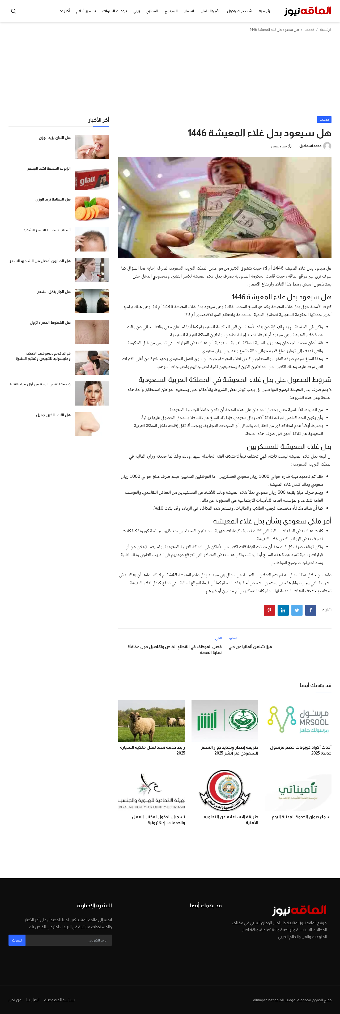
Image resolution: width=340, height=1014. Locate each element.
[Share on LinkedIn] (283, 610)
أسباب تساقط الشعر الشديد (47, 230)
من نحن (15, 1000)
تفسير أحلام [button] (86, 11)
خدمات (309, 30)
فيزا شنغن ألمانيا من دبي (250, 646)
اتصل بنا (32, 1000)
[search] (13, 11)
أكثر (67, 11)
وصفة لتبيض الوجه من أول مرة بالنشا (40, 384)
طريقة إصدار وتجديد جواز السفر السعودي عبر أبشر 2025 (229, 750)
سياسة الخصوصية (59, 1000)
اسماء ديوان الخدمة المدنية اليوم (302, 817)
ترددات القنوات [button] (114, 11)
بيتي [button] (136, 11)
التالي (218, 638)
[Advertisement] (170, 76)
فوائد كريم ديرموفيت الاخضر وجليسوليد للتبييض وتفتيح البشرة (43, 356)
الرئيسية (266, 11)
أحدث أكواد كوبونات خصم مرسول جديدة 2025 (301, 750)
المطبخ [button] (152, 11)
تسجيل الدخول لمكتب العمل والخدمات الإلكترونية (158, 820)
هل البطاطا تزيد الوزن (53, 199)
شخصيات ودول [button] (239, 11)
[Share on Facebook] (310, 610)
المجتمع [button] (171, 11)
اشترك (17, 940)
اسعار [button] (189, 11)
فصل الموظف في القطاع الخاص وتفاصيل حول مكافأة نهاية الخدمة (175, 649)
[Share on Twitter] (297, 610)
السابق (232, 638)
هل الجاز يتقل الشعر (54, 291)
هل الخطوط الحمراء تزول (50, 322)
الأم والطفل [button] (210, 11)
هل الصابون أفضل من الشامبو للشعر (40, 261)
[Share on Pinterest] (269, 610)
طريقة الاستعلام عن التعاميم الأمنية (230, 820)
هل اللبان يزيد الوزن (55, 137)
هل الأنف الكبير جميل (53, 415)
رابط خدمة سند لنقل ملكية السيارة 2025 (152, 750)
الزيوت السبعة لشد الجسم (49, 168)
